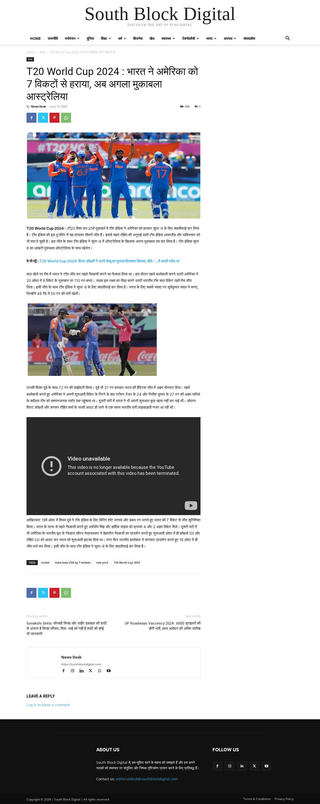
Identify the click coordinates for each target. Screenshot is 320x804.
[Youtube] (110, 671)
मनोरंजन (70, 38)
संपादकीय (249, 38)
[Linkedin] (83, 671)
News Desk (38, 106)
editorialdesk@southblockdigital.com (147, 779)
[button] (288, 38)
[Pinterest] (55, 118)
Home (35, 38)
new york (102, 562)
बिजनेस (137, 38)
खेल (152, 38)
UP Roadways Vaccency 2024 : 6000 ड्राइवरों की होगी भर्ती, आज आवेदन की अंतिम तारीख (162, 626)
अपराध (228, 38)
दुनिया (90, 38)
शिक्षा (104, 38)
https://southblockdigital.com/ (81, 664)
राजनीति (53, 38)
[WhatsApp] (66, 118)
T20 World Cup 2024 (127, 562)
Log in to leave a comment (48, 705)
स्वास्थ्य (166, 38)
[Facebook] (31, 118)
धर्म (120, 38)
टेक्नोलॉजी (188, 38)
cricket (45, 562)
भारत (209, 38)
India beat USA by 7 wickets (72, 562)
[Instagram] (74, 671)
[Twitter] (43, 118)
